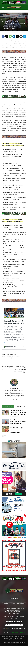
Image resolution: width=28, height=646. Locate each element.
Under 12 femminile (16, 356)
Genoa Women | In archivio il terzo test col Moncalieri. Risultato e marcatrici (18, 421)
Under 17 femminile (16, 358)
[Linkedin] (13, 36)
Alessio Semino (6, 28)
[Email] (17, 36)
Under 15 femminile (6, 358)
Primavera (17, 636)
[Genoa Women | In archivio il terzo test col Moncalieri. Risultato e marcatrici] (5, 421)
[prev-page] (3, 436)
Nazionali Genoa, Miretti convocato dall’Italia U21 (8, 368)
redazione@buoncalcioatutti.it (17, 632)
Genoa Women (13, 354)
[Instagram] (14, 399)
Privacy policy (10, 621)
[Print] (21, 36)
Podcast (17, 640)
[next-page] (5, 436)
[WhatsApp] (10, 36)
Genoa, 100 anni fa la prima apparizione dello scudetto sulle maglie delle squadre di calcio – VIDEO (20, 369)
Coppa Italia (11, 640)
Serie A (21, 638)
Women (16, 638)
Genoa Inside (8, 11)
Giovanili (22, 636)
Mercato (6, 638)
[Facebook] (3, 36)
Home (2, 11)
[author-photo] (14, 386)
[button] (2, 7)
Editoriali (11, 636)
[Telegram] (24, 36)
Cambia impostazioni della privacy (14, 625)
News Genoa (5, 636)
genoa (7, 354)
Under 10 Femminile (6, 356)
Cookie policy (18, 621)
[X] (6, 36)
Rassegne (11, 638)
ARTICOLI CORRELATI (7, 406)
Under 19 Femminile (6, 359)
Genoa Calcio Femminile (17, 11)
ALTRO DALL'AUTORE (20, 406)
